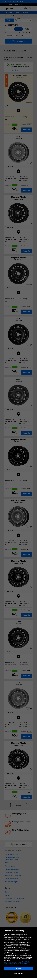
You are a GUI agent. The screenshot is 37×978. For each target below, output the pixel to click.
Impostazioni (18, 973)
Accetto (18, 968)
